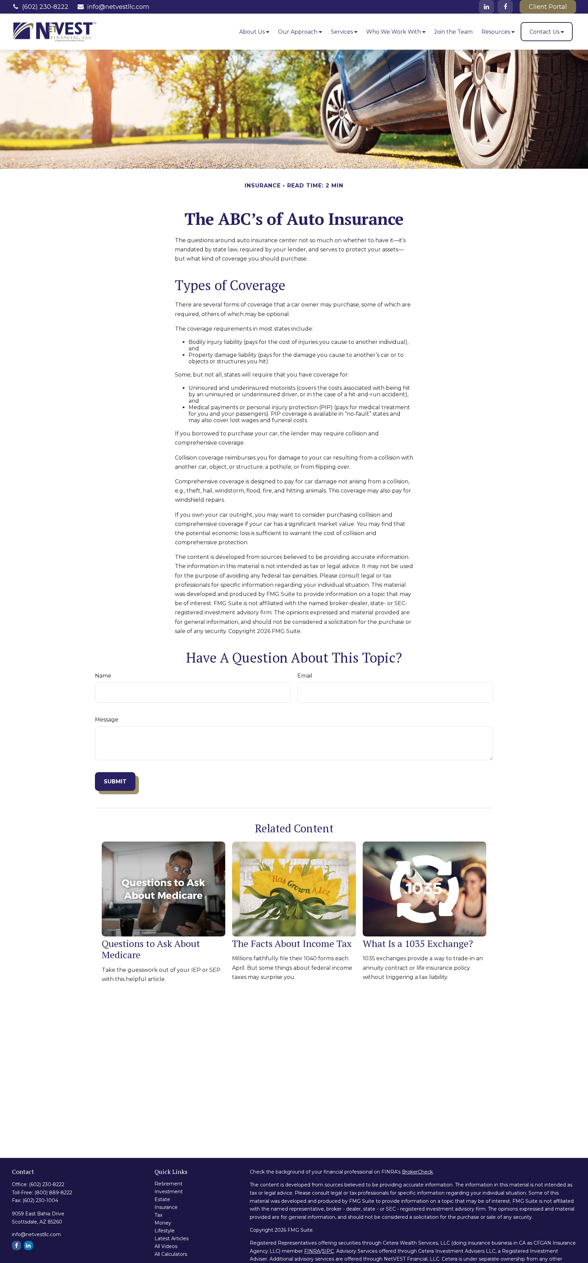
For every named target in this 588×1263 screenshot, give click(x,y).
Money (162, 1223)
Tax (158, 1215)
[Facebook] (505, 7)
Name (103, 675)
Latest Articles (171, 1238)
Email (304, 675)
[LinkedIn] (486, 7)
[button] (254, 32)
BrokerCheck (417, 1172)
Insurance (166, 1207)
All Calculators (170, 1254)
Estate (162, 1199)
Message (106, 719)
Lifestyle (164, 1231)
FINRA (312, 1251)
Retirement (168, 1184)
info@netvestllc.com (118, 7)
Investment (168, 1192)
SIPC (328, 1251)
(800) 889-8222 (53, 1193)
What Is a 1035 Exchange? (418, 943)
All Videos (165, 1246)
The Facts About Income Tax (292, 943)
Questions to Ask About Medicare (151, 949)
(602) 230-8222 (45, 7)
